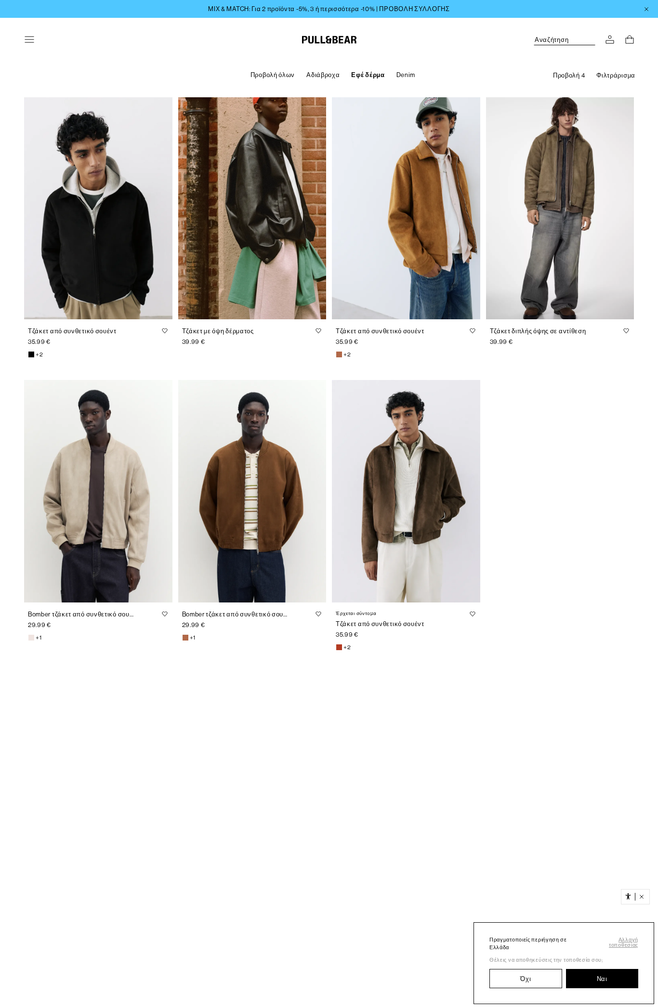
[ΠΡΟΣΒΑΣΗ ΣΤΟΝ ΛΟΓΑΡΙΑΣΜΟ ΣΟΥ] (610, 39)
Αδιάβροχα (323, 74)
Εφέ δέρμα (367, 74)
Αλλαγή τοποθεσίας (623, 942)
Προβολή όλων (272, 74)
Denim (405, 74)
